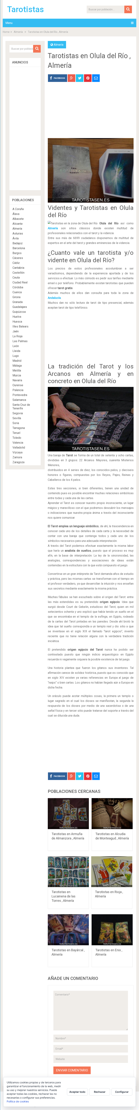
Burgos (17, 253)
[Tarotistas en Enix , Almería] (112, 929)
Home (6, 31)
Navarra (17, 380)
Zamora (17, 457)
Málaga (17, 365)
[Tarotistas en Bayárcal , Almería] (68, 929)
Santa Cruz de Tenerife (21, 406)
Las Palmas (20, 341)
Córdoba (17, 287)
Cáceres (17, 258)
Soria (15, 423)
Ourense (17, 385)
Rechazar (100, 1091)
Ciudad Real (20, 282)
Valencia (17, 442)
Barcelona (18, 248)
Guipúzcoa (19, 312)
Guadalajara (19, 307)
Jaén (15, 331)
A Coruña (18, 209)
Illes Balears (20, 326)
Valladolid (18, 447)
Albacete (18, 219)
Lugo (15, 356)
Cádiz (16, 263)
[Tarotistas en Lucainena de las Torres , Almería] (68, 871)
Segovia (17, 413)
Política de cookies (18, 1101)
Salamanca (19, 400)
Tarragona (18, 428)
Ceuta (16, 277)
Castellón (18, 272)
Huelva (16, 316)
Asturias (17, 233)
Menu (8, 23)
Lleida (16, 351)
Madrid (16, 360)
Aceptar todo (77, 1091)
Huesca (17, 321)
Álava (15, 214)
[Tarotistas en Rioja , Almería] (111, 871)
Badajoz (17, 243)
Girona (16, 297)
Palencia (17, 390)
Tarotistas (25, 9)
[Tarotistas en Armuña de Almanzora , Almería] (68, 813)
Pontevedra (19, 395)
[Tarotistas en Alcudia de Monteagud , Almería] (112, 813)
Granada (17, 302)
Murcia (16, 375)
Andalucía (54, 298)
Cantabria (18, 267)
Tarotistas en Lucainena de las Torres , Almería (63, 896)
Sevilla (16, 418)
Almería (18, 31)
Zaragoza (18, 462)
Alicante (17, 223)
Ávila (15, 238)
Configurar (122, 1091)
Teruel (16, 433)
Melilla (16, 370)
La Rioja (17, 336)
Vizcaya (17, 452)
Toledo (16, 437)
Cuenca (17, 292)
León (15, 346)
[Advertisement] (91, 112)
